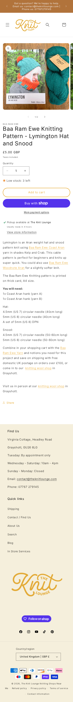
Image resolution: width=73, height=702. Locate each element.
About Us (13, 525)
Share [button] (10, 402)
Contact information (38, 694)
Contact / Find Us (19, 517)
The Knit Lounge (30, 683)
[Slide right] (45, 117)
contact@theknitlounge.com (37, 479)
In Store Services (18, 551)
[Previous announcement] (7, 6)
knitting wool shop (38, 368)
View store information (21, 232)
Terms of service (59, 688)
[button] (7, 25)
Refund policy (19, 688)
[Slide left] (28, 117)
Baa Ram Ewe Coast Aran (46, 247)
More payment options (36, 212)
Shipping (13, 508)
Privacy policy (38, 688)
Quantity (8, 163)
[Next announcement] (66, 6)
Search (12, 534)
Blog (10, 542)
